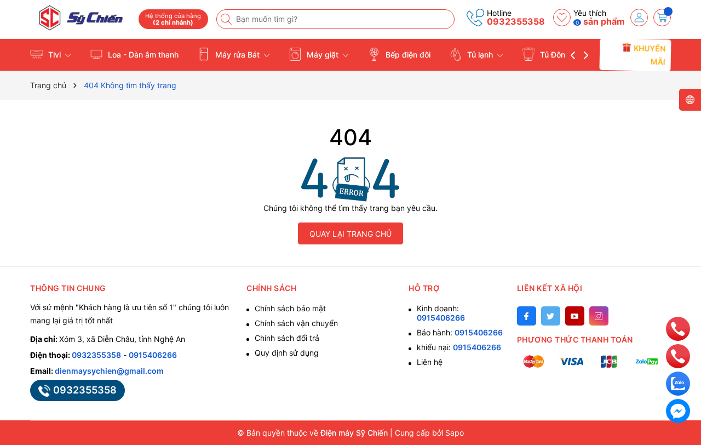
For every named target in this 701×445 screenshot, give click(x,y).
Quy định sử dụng (287, 352)
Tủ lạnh (480, 54)
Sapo (454, 432)
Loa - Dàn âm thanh (142, 54)
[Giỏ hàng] (662, 17)
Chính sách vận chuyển (296, 323)
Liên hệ (430, 362)
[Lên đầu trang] (677, 303)
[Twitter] (550, 316)
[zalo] (678, 382)
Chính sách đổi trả (287, 338)
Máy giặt (322, 54)
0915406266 (153, 355)
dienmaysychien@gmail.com (109, 370)
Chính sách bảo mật (290, 308)
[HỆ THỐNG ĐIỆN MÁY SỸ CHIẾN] (80, 18)
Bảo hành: (460, 332)
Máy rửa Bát (237, 54)
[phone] (678, 328)
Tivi (54, 54)
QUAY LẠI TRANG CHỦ (350, 233)
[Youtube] (574, 316)
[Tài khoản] (639, 17)
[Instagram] (598, 316)
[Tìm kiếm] (227, 19)
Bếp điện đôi (406, 54)
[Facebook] (526, 316)
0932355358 (516, 21)
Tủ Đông (555, 54)
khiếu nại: (459, 347)
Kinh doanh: (441, 313)
